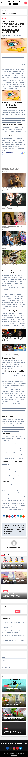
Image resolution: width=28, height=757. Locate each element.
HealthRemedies (9, 35)
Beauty (4, 18)
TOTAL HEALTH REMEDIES (14, 744)
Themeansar (14, 755)
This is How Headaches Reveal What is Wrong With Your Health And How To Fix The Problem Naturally (14, 565)
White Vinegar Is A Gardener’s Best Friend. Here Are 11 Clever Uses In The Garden (14, 719)
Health (3, 664)
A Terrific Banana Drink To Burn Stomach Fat (13, 622)
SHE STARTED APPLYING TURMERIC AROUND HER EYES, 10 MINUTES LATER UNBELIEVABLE (14, 27)
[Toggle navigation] (2, 3)
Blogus (21, 753)
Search (4, 607)
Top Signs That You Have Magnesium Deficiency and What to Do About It (14, 733)
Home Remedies (6, 667)
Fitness (3, 660)
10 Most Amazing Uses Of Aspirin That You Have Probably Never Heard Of (14, 580)
